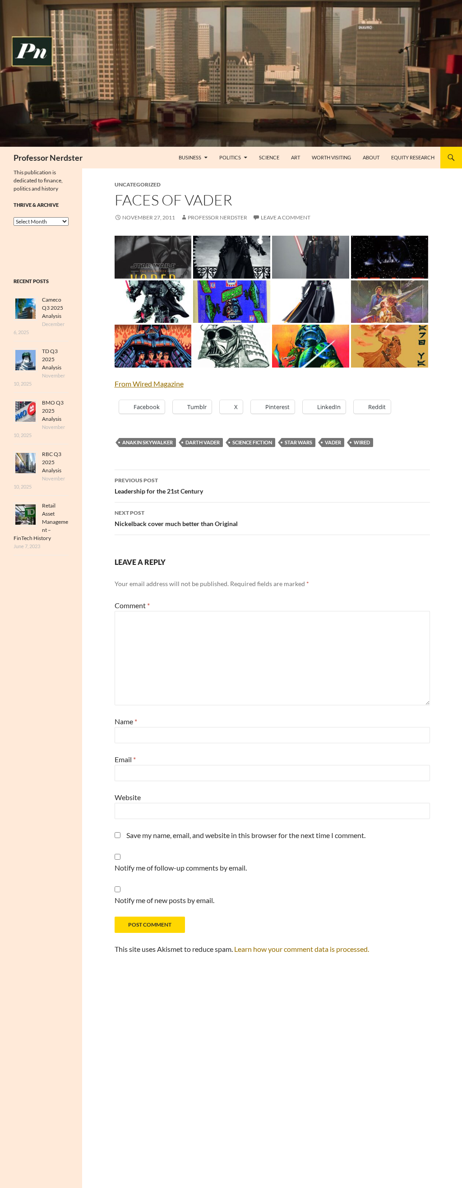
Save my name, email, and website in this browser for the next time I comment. (245, 835)
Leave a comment (285, 217)
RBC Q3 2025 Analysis (51, 462)
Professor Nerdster (48, 158)
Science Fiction (252, 442)
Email (125, 759)
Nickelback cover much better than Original (176, 518)
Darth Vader (202, 442)
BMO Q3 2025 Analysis (53, 410)
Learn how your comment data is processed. (301, 949)
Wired (362, 442)
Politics (230, 157)
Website (128, 797)
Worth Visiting (331, 157)
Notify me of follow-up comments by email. (181, 867)
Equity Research (412, 157)
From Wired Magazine (149, 383)
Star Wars (298, 442)
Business (190, 157)
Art (295, 157)
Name (126, 721)
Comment (132, 605)
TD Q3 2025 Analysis (51, 359)
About (371, 157)
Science (269, 157)
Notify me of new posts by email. (164, 900)
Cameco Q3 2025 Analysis (52, 307)
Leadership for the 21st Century (159, 486)
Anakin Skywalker (147, 442)
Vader (333, 442)
